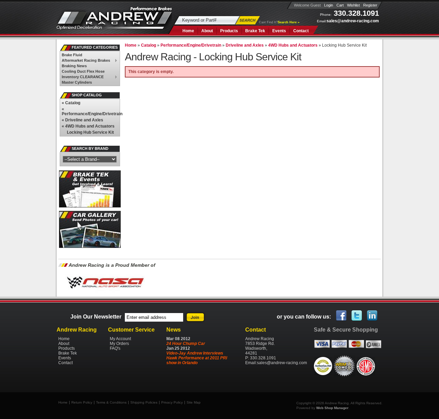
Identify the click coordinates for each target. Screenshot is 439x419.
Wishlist (353, 5)
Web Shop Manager (332, 408)
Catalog (71, 102)
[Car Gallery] (90, 246)
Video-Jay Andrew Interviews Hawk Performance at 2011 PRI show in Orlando (196, 358)
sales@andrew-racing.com (353, 21)
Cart (340, 5)
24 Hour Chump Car (185, 343)
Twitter (357, 315)
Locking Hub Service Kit (90, 132)
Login (328, 5)
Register (370, 5)
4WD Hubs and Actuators (88, 126)
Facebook (341, 315)
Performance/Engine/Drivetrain (91, 111)
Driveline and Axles (82, 120)
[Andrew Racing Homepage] (114, 22)
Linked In (372, 315)
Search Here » (288, 22)
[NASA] (105, 292)
